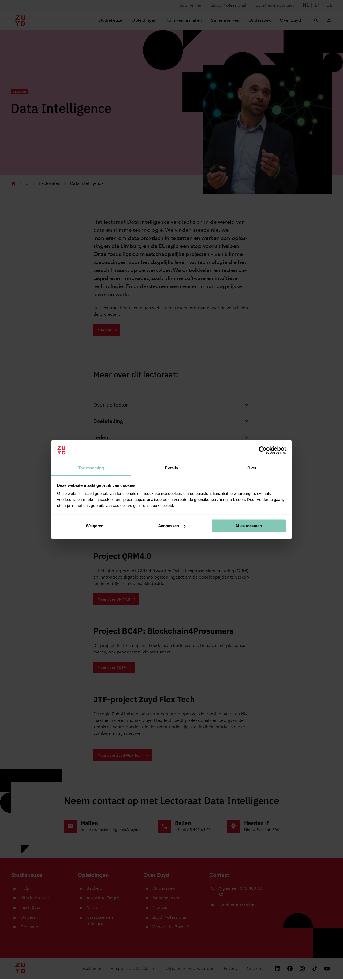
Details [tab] (171, 467)
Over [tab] (252, 467)
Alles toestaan (248, 526)
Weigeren (94, 526)
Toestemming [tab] (91, 467)
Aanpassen (168, 526)
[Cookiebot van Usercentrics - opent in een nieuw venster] (262, 450)
